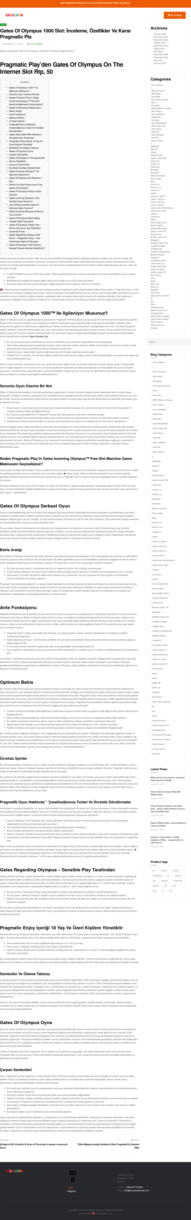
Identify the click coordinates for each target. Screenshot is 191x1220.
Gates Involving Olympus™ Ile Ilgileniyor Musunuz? (24, 173)
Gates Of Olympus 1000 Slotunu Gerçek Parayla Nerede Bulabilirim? (27, 246)
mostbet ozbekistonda (160, 251)
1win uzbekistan (158, 114)
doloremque (157, 875)
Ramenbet (155, 292)
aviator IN (155, 161)
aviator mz (155, 163)
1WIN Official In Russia (161, 108)
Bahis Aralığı (15, 111)
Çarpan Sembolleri (18, 154)
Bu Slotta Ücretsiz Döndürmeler (24, 167)
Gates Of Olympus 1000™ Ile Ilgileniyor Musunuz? (23, 89)
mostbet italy (156, 248)
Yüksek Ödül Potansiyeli (21, 221)
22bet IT (154, 149)
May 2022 (158, 60)
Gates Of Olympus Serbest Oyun (25, 107)
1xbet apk (155, 120)
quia (174, 885)
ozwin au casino (158, 269)
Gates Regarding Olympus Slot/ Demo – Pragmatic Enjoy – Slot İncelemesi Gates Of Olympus (24, 238)
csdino (153, 219)
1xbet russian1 (157, 140)
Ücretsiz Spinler (17, 121)
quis (154, 890)
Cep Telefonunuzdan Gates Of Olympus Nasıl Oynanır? (24, 206)
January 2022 (160, 63)
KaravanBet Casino (159, 228)
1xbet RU (155, 137)
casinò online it (157, 204)
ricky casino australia (160, 295)
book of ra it (156, 187)
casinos (154, 213)
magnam (164, 880)
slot (3, 25)
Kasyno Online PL (158, 231)
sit (162, 890)
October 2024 (160, 42)
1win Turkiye (156, 111)
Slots (153, 304)
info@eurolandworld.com (136, 1190)
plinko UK (155, 283)
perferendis (178, 880)
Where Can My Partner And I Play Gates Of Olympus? (26, 186)
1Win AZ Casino (158, 90)
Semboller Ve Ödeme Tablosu (24, 147)
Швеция (154, 327)
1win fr (153, 102)
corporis (164, 870)
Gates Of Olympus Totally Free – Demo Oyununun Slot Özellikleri (25, 226)
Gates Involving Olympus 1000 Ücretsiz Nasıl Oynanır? (24, 199)
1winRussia (156, 117)
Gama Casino (157, 225)
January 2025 (160, 33)
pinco (153, 278)
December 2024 (161, 36)
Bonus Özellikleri (17, 161)
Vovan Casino (157, 322)
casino (153, 193)
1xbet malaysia (157, 134)
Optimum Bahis (16, 117)
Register (72, 1191)
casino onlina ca (158, 199)
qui (165, 885)
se (152, 298)
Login (70, 1187)
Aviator (154, 152)
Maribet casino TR (159, 237)
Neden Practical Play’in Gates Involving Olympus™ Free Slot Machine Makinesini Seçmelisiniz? (26, 101)
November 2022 (161, 57)
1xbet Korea (156, 128)
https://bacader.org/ (39, 336)
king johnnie (156, 234)
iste (154, 880)
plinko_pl (154, 286)
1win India (155, 105)
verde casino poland (159, 319)
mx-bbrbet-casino (158, 260)
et (168, 875)
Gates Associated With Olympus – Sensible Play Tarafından (26, 136)
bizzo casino (156, 178)
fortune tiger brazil (159, 222)
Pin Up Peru (156, 275)
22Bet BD (155, 146)
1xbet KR (155, 131)
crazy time (155, 216)
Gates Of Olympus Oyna (21, 151)
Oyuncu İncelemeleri (19, 164)
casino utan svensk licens (162, 207)
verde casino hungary (160, 316)
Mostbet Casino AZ (159, 242)
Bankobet (155, 169)
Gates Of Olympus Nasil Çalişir (24, 218)
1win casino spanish (159, 99)
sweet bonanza (157, 307)
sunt (170, 890)
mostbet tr (155, 257)
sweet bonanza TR (159, 310)
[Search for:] (168, 341)
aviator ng (155, 166)
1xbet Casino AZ (158, 125)
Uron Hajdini (36, 43)
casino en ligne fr (158, 196)
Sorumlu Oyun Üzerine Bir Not (24, 94)
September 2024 (161, 45)
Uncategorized (157, 313)
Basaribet (155, 172)
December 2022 (161, 54)
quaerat (156, 885)
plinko (153, 281)
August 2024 (159, 48)
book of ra (155, 184)
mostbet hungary (158, 245)
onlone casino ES (158, 266)
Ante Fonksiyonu (17, 114)
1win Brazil (155, 96)
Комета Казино (157, 324)
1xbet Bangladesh (159, 123)
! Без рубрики (157, 84)
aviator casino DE (158, 158)
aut (154, 870)
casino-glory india (158, 210)
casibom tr (155, 190)
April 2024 (158, 51)
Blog (153, 181)
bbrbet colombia (158, 175)
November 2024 (161, 39)
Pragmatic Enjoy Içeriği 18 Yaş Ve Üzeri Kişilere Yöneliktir (26, 142)
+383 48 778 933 (134, 1187)
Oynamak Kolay (17, 231)
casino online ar (158, 202)
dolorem (176, 870)
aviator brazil (156, 155)
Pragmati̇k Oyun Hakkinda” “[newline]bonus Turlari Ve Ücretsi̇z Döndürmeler (26, 128)
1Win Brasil (156, 93)
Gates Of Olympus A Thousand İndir (27, 157)
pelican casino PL (158, 272)
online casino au (158, 263)
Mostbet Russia (157, 254)
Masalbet (155, 240)
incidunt (178, 875)
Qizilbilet (154, 289)
